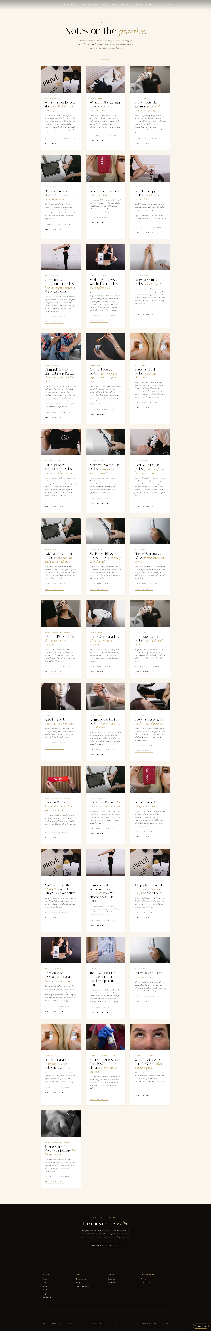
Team (83, 5)
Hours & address (81, 1279)
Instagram (111, 1279)
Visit (148, 5)
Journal (139, 5)
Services (93, 5)
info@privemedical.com (83, 1286)
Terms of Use (145, 1283)
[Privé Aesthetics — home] (38, 5)
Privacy (143, 1279)
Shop (114, 5)
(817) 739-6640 (80, 1283)
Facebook (111, 1283)
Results (105, 5)
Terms (165, 1323)
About (74, 5)
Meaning (64, 5)
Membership (126, 5)
